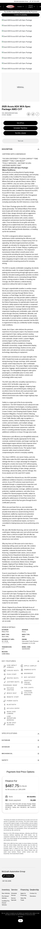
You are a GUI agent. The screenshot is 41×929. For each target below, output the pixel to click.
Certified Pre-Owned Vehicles (6, 903)
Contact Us (9, 876)
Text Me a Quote (20, 133)
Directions (33, 896)
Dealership (34, 890)
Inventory (6, 890)
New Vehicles (6, 893)
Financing (24, 890)
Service (14, 890)
